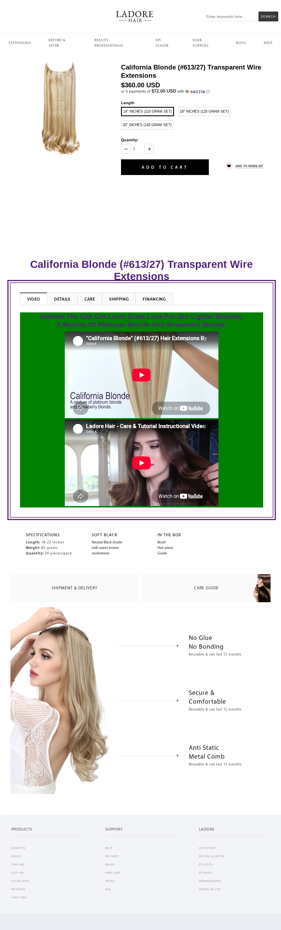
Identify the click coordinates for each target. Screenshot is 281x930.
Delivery (112, 856)
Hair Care (113, 873)
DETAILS (62, 299)
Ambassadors (210, 881)
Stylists (206, 864)
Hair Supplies (201, 43)
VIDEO (33, 299)
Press (110, 881)
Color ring (20, 881)
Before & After (57, 43)
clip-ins (17, 873)
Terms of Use (210, 889)
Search (268, 16)
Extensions (20, 43)
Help (268, 43)
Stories (205, 873)
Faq (108, 889)
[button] (196, 91)
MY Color (162, 43)
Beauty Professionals (108, 43)
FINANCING (154, 299)
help (108, 848)
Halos (16, 856)
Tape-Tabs (19, 897)
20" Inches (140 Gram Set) (147, 125)
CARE (90, 299)
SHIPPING (119, 299)
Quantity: (130, 140)
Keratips (18, 848)
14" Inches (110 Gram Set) (147, 111)
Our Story (207, 848)
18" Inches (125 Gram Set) (204, 111)
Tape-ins (18, 864)
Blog (241, 43)
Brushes (18, 889)
